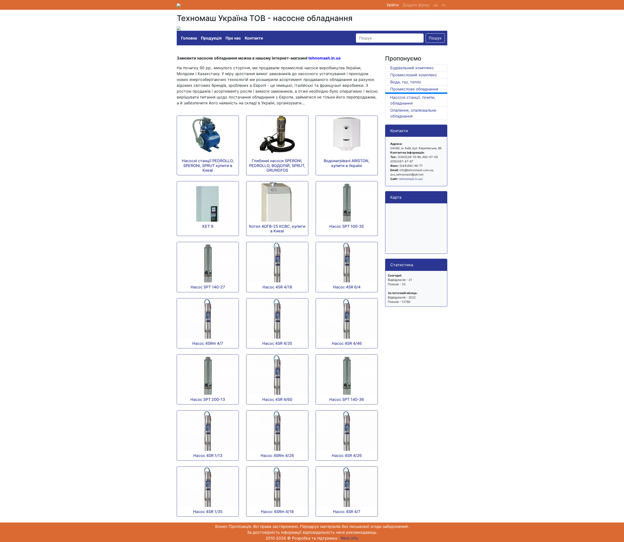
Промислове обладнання (414, 89)
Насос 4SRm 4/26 (277, 455)
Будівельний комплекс (412, 67)
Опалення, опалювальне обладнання (413, 113)
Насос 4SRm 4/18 (277, 511)
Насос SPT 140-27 (208, 287)
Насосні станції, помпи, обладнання (412, 100)
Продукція (211, 38)
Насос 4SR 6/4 (347, 287)
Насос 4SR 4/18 (277, 287)
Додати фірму (416, 4)
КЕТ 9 (207, 226)
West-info (349, 538)
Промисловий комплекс (413, 74)
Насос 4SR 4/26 (347, 455)
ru (443, 4)
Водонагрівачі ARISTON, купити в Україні (347, 163)
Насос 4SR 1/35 (208, 511)
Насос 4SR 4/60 (277, 399)
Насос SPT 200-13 (207, 399)
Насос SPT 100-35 (346, 226)
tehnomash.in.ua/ (411, 179)
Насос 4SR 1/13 (207, 455)
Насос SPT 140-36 (346, 399)
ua (435, 4)
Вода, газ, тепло (405, 81)
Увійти (394, 4)
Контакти (254, 38)
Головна (189, 38)
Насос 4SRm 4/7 (207, 343)
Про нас (233, 38)
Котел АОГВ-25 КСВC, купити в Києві (277, 228)
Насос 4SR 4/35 (277, 343)
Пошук (435, 38)
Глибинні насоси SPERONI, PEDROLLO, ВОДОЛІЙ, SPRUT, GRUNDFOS (277, 165)
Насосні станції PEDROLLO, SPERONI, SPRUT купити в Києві (208, 165)
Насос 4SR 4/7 (346, 511)
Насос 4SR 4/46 (347, 343)
